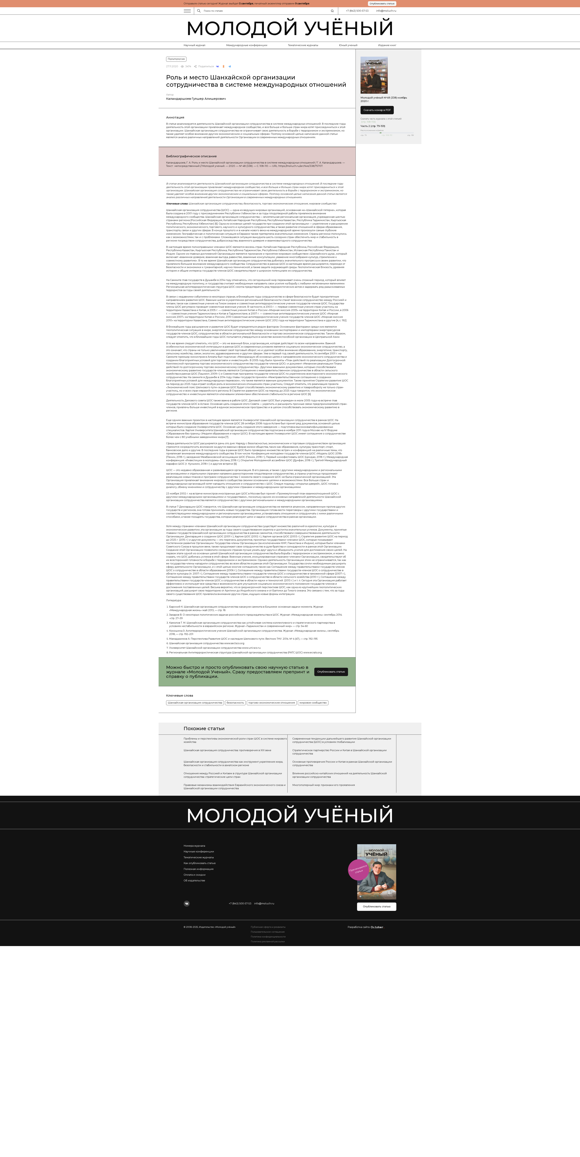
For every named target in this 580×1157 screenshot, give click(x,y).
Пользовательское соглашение (268, 931)
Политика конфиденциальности (268, 936)
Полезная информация (199, 869)
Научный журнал (194, 45)
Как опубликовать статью (200, 863)
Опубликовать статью (382, 3)
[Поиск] (332, 11)
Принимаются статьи (358, 869)
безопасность (235, 702)
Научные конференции (199, 851)
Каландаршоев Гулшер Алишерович (196, 98)
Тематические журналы (303, 45)
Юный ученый (348, 45)
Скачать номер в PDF (377, 110)
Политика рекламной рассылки (268, 941)
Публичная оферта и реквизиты (268, 927)
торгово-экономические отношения (271, 702)
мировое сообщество (313, 702)
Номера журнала (194, 845)
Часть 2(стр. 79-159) (373, 126)
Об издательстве (194, 880)
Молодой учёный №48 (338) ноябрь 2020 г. (384, 99)
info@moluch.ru (386, 10)
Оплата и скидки (195, 874)
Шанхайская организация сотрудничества (195, 702)
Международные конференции (246, 45)
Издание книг (387, 45)
